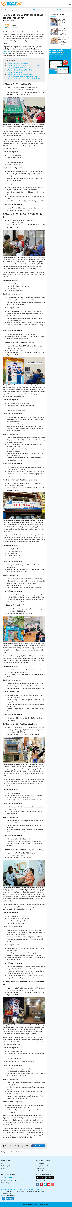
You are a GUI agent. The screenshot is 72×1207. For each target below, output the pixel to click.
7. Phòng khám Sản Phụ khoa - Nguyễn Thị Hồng (22, 77)
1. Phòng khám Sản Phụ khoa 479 (17, 63)
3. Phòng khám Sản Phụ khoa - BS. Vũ (18, 68)
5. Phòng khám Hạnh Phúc (15, 72)
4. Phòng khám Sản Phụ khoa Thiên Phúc (19, 70)
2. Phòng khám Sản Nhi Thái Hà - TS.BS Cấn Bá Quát (23, 65)
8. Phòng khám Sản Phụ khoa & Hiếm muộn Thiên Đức (24, 79)
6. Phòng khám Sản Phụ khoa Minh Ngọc (19, 74)
